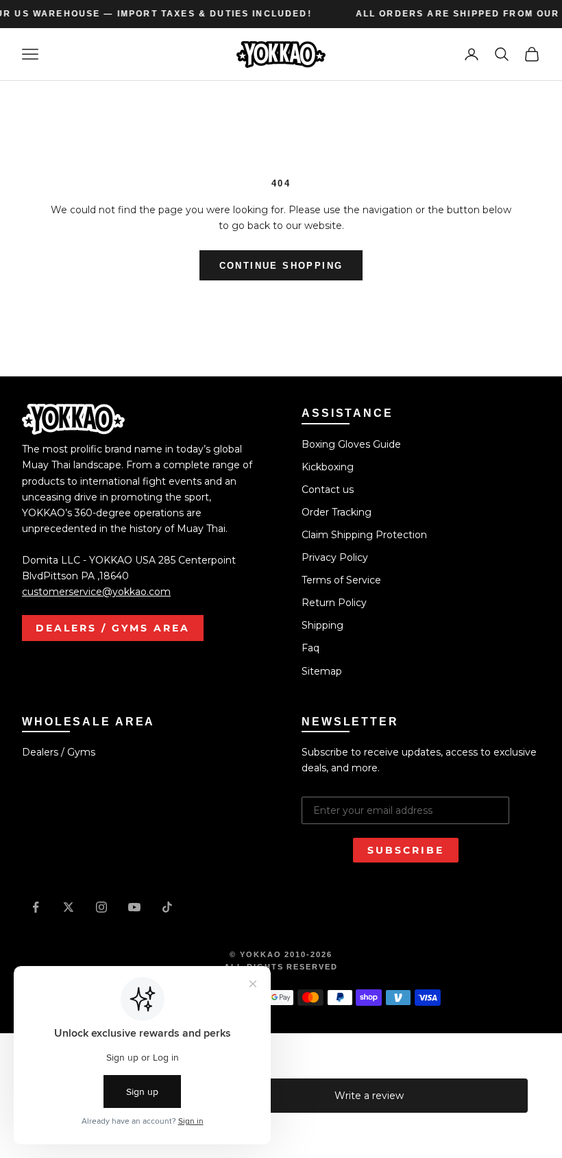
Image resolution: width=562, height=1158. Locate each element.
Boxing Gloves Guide (351, 444)
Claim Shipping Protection (364, 535)
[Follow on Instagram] (101, 907)
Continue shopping (281, 266)
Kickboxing (328, 467)
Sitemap (322, 671)
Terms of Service (341, 580)
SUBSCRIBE (405, 850)
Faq (310, 648)
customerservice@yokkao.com (96, 592)
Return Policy (334, 602)
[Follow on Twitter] (68, 907)
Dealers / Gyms (58, 752)
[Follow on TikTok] (167, 907)
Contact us (328, 489)
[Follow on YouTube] (134, 907)
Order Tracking (336, 512)
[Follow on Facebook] (35, 907)
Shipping (322, 625)
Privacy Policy (335, 557)
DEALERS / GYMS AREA (113, 628)
